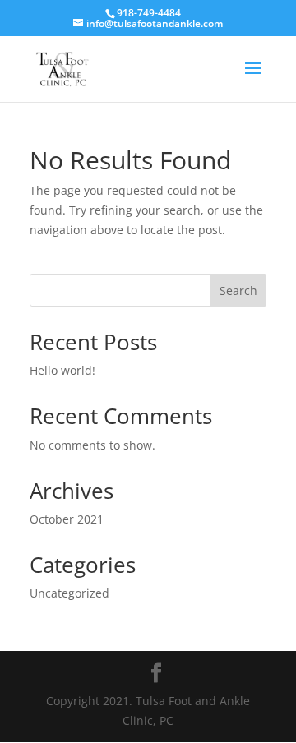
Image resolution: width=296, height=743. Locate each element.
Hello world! (62, 370)
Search (238, 290)
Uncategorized (69, 593)
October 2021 (67, 519)
